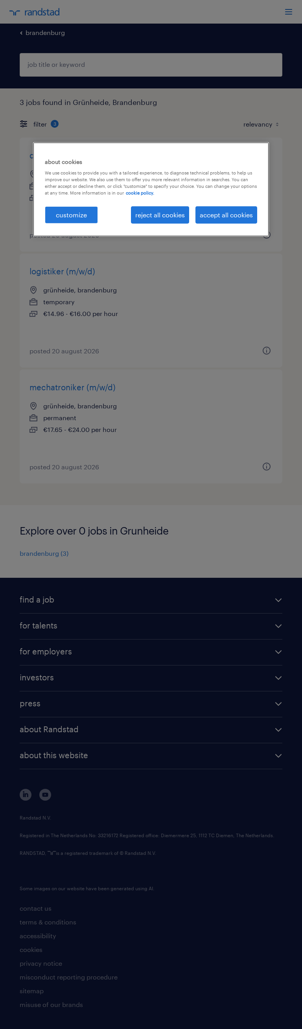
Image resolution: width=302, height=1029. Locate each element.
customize (71, 214)
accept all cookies (226, 214)
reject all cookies (160, 214)
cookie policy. (140, 192)
